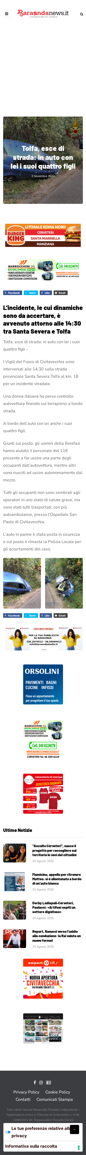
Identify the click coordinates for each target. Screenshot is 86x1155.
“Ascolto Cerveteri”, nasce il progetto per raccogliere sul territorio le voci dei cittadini (54, 850)
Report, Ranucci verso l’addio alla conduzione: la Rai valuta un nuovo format (56, 935)
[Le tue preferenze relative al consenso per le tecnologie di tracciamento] (79, 1148)
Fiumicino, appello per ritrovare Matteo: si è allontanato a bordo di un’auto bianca (56, 878)
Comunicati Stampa (55, 1099)
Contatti (23, 1099)
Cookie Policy (57, 1092)
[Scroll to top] (74, 1129)
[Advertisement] (43, 64)
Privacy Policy (26, 1092)
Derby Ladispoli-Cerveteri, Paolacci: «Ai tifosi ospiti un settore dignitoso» (53, 907)
